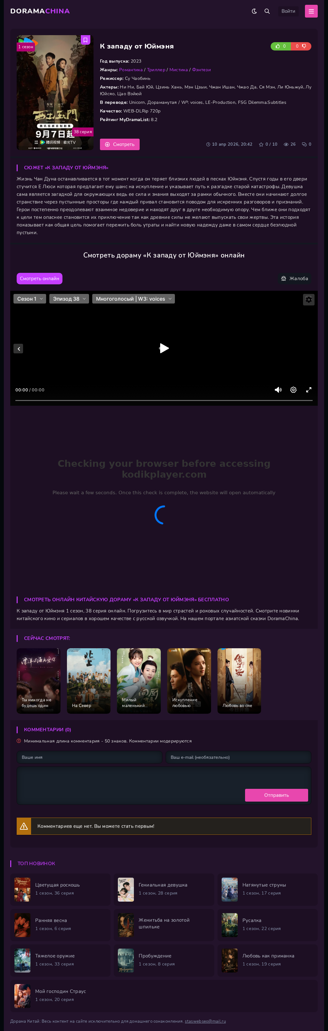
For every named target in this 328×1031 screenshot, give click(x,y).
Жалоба (299, 278)
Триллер (156, 70)
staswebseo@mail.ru (205, 1021)
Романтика (131, 70)
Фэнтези (201, 70)
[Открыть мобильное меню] (311, 11)
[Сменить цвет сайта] (254, 11)
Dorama (40, 11)
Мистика (178, 70)
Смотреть (124, 144)
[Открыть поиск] (267, 11)
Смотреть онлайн (39, 278)
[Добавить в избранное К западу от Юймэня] (85, 40)
